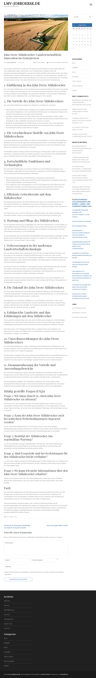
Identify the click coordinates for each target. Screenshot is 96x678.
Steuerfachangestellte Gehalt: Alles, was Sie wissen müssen (81, 121)
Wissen (74, 90)
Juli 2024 (7, 614)
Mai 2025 (6, 605)
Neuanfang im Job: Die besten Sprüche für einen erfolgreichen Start (82, 102)
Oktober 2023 (8, 619)
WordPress (64, 674)
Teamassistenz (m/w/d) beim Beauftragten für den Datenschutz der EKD (81, 287)
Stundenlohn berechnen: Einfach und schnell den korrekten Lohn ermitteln (81, 160)
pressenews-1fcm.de (79, 312)
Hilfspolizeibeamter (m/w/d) (81, 221)
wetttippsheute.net (79, 308)
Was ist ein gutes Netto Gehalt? (57, 525)
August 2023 (8, 624)
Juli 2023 (7, 628)
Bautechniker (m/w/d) (79, 226)
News (74, 72)
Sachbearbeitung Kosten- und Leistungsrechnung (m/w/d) (81, 264)
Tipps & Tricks (76, 81)
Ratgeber (42, 62)
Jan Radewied (11, 62)
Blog (36, 62)
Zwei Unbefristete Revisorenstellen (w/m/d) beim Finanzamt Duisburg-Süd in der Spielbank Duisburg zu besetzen (82, 276)
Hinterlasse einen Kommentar (58, 62)
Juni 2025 (7, 601)
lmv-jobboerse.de (22, 3)
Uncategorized (77, 86)
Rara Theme (46, 674)
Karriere (75, 67)
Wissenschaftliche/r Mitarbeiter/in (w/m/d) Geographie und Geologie (80, 296)
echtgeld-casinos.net (79, 317)
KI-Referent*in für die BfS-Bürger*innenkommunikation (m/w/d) (82, 255)
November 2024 (9, 610)
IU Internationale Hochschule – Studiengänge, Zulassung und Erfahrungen (81, 169)
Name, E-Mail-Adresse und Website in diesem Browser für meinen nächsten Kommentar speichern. (34, 573)
